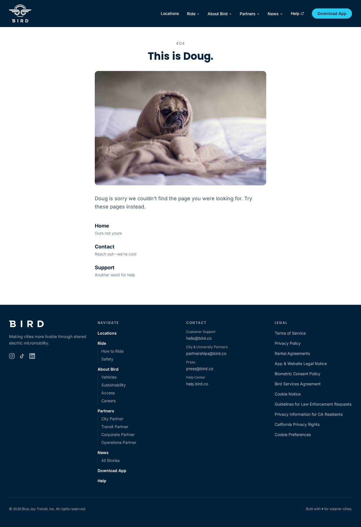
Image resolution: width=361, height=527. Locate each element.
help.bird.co (197, 383)
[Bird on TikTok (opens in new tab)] (22, 356)
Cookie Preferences (293, 434)
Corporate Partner (118, 434)
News (273, 13)
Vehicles (108, 377)
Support (105, 267)
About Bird (218, 13)
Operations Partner (118, 442)
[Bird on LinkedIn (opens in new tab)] (32, 356)
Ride (191, 13)
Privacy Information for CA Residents (309, 414)
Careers (108, 400)
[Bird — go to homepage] (20, 14)
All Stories (110, 460)
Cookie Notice (288, 394)
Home (102, 226)
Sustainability (113, 385)
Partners (248, 13)
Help (295, 13)
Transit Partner (114, 426)
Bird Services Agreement (298, 383)
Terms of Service (290, 333)
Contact (105, 247)
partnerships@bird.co (206, 353)
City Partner (112, 418)
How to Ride (112, 351)
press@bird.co (199, 368)
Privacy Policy (288, 343)
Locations (170, 13)
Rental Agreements (292, 353)
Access (108, 392)
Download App (332, 13)
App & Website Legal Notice (301, 363)
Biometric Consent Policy (297, 373)
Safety (107, 359)
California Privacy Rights (297, 424)
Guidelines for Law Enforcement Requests (313, 404)
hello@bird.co (199, 338)
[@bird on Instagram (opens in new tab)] (12, 356)
